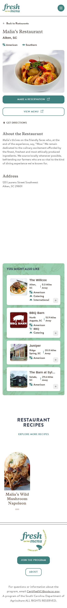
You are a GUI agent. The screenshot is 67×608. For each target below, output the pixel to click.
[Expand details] (55, 300)
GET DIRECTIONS (16, 123)
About (33, 572)
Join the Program (33, 560)
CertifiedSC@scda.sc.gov (43, 591)
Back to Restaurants (17, 23)
